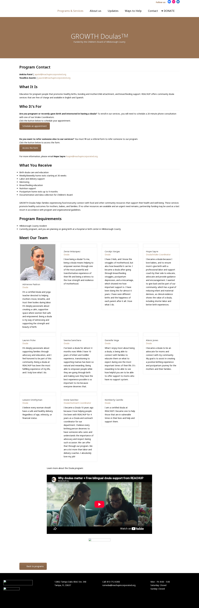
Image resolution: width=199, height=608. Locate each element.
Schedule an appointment (34, 126)
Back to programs (35, 566)
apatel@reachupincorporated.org (50, 74)
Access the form (30, 148)
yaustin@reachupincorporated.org (54, 77)
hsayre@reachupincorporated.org (82, 156)
